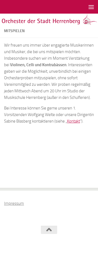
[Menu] (91, 7)
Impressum (14, 203)
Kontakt (73, 121)
